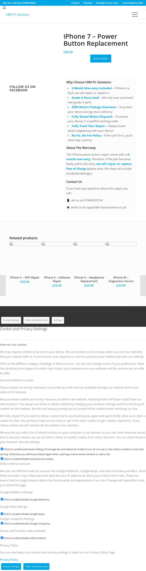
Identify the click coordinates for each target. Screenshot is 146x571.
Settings (58, 320)
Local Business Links (132, 2)
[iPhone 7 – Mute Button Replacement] (3, 285)
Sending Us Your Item (107, 2)
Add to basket (101, 58)
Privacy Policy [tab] (9, 545)
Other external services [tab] (15, 464)
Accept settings (11, 320)
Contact (75, 2)
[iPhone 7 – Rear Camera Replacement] (143, 285)
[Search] (124, 14)
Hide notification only (36, 320)
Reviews (88, 2)
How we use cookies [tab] (13, 344)
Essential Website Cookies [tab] (17, 380)
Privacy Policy (9, 559)
